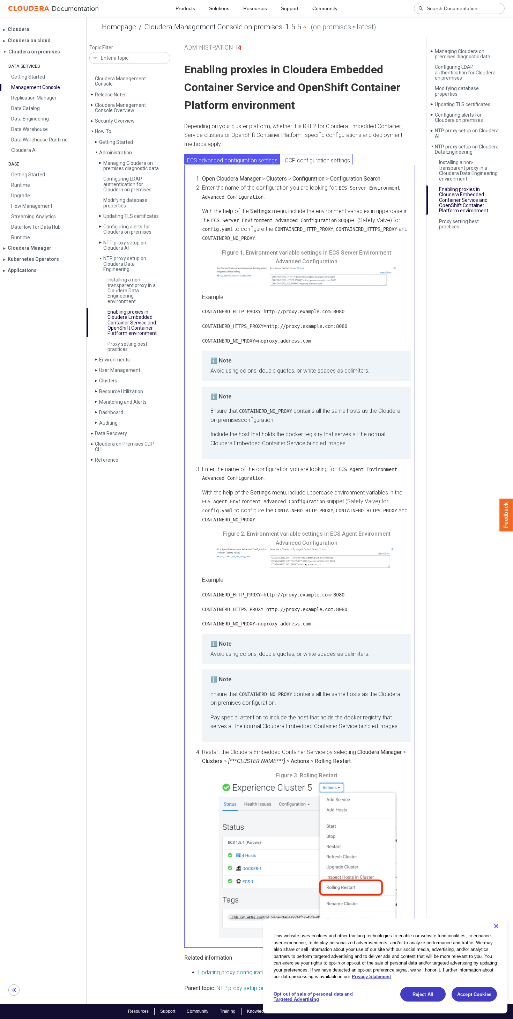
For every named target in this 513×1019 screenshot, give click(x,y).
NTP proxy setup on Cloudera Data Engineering (124, 264)
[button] (306, 276)
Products (185, 8)
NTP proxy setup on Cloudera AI (124, 245)
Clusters (108, 380)
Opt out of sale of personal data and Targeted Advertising (313, 996)
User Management (119, 370)
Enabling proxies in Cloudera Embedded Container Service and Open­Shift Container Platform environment (132, 322)
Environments (114, 359)
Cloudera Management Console (120, 81)
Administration (115, 152)
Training (228, 1011)
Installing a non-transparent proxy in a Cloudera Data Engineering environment (131, 290)
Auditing (108, 423)
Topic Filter (101, 47)
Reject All (422, 994)
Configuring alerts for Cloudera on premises (127, 229)
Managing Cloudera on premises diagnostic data (131, 165)
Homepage (119, 27)
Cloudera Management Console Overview (120, 107)
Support (289, 8)
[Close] (496, 926)
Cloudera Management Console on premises (213, 27)
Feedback (506, 515)
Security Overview (115, 121)
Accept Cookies (474, 994)
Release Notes (111, 94)
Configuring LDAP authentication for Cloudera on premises (127, 184)
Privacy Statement (371, 976)
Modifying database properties (125, 202)
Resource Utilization (121, 391)
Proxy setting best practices (127, 346)
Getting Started (116, 142)
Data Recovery (111, 433)
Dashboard (111, 412)
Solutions (219, 8)
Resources (255, 8)
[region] (385, 965)
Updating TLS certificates (131, 216)
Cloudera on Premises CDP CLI (124, 446)
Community (324, 8)
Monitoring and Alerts (123, 402)
